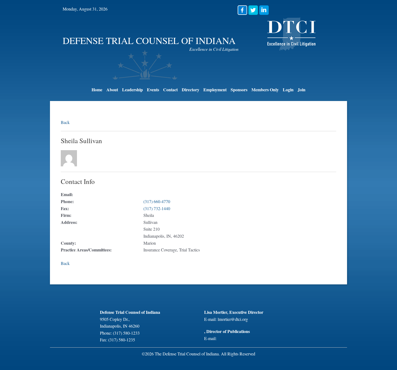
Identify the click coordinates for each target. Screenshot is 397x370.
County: (68, 243)
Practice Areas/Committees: (86, 250)
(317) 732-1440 (156, 208)
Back (65, 122)
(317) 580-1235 (121, 339)
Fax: (65, 208)
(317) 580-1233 (126, 333)
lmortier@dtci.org (233, 319)
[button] (242, 10)
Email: (67, 194)
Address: (69, 222)
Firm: (66, 215)
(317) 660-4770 (156, 201)
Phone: (67, 201)
